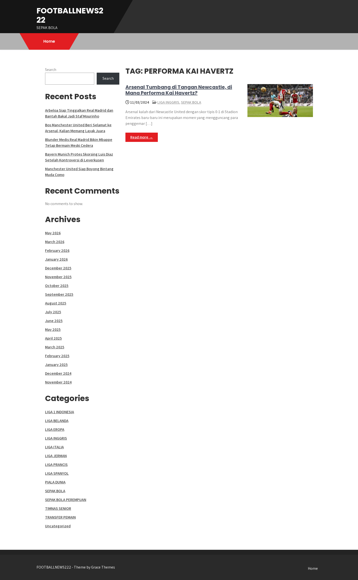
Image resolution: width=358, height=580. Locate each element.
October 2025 (56, 285)
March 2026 (54, 241)
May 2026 (53, 233)
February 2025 (57, 355)
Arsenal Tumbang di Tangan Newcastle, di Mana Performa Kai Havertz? (178, 90)
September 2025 (59, 294)
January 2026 (56, 259)
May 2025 (53, 329)
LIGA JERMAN (56, 455)
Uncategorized (58, 526)
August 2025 (55, 303)
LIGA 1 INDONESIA (59, 411)
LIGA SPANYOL (57, 473)
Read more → (141, 137)
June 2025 (54, 320)
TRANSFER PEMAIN (60, 517)
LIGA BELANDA (56, 420)
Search (50, 69)
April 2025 (53, 338)
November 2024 (58, 382)
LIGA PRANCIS (56, 464)
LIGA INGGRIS (168, 102)
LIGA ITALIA (54, 447)
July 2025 (53, 312)
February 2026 (57, 250)
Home (49, 41)
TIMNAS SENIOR (58, 508)
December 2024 (58, 373)
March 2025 (54, 347)
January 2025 (56, 364)
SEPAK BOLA (191, 102)
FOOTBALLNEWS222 (70, 15)
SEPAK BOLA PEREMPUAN (65, 499)
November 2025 (58, 276)
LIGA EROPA (54, 429)
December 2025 (58, 268)
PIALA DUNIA (55, 482)
